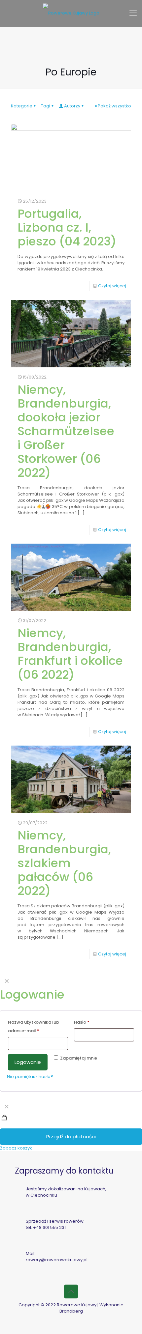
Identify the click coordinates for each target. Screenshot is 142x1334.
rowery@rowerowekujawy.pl (57, 1260)
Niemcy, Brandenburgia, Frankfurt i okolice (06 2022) (70, 654)
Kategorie (21, 106)
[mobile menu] (133, 13)
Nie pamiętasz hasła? (30, 1076)
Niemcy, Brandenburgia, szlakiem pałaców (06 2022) (64, 863)
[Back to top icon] (71, 1291)
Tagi (45, 106)
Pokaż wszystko (114, 106)
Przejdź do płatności (71, 1136)
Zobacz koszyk (16, 1148)
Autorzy (72, 106)
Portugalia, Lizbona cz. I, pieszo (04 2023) (67, 227)
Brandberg (71, 1311)
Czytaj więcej (112, 286)
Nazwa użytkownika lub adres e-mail (33, 1026)
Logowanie (28, 1062)
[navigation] (71, 1125)
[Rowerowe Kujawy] (71, 13)
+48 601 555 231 (49, 1227)
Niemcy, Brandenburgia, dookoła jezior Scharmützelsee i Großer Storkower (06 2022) (66, 431)
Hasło (81, 1022)
